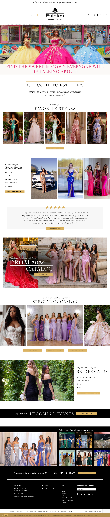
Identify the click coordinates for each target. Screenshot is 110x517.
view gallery (32, 350)
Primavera (8, 186)
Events (64, 493)
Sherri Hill (8, 173)
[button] (100, 15)
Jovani (7, 176)
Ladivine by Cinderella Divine (87, 377)
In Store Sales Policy (68, 500)
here (95, 515)
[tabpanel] (55, 50)
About (63, 491)
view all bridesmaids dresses (88, 393)
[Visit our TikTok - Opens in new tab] (85, 494)
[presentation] (13, 128)
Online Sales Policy (68, 498)
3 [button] (57, 72)
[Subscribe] (94, 489)
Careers (64, 502)
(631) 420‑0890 (18, 493)
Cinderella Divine (11, 179)
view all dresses (55, 148)
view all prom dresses (15, 192)
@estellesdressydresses (81, 430)
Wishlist (64, 489)
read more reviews (55, 229)
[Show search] (88, 15)
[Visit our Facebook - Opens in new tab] (81, 494)
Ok (6, 515)
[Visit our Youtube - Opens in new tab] (89, 494)
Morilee (79, 384)
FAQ (63, 496)
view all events (87, 413)
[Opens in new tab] (55, 263)
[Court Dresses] (55, 50)
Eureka (79, 387)
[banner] (55, 14)
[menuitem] (8, 15)
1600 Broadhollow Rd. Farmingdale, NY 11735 (21, 489)
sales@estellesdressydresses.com (24, 496)
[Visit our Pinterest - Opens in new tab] (92, 494)
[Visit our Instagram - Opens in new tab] (77, 494)
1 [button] (52, 72)
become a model (77, 350)
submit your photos (55, 350)
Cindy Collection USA (84, 381)
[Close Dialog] (2, 515)
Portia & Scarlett (11, 183)
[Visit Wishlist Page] (94, 15)
